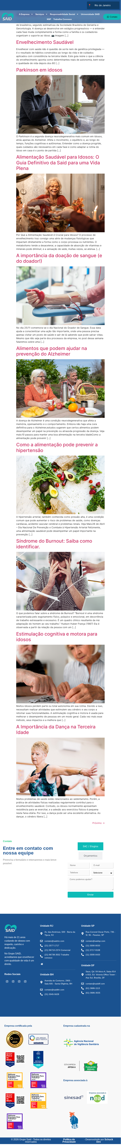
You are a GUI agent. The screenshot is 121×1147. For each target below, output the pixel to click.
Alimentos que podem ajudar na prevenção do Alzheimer (51, 351)
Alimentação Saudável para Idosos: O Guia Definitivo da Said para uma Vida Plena (58, 162)
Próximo (98, 823)
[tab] (90, 846)
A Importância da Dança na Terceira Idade (56, 729)
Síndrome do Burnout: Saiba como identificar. (54, 543)
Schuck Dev (104, 1140)
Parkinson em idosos (39, 70)
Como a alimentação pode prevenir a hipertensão (57, 447)
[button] (42, 964)
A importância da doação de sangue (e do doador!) (59, 258)
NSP (49, 19)
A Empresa (24, 14)
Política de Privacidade (69, 1140)
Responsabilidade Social (62, 14)
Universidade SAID (90, 14)
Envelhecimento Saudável (45, 42)
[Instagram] (7, 981)
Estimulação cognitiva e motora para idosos (56, 636)
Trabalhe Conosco (62, 19)
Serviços (39, 14)
